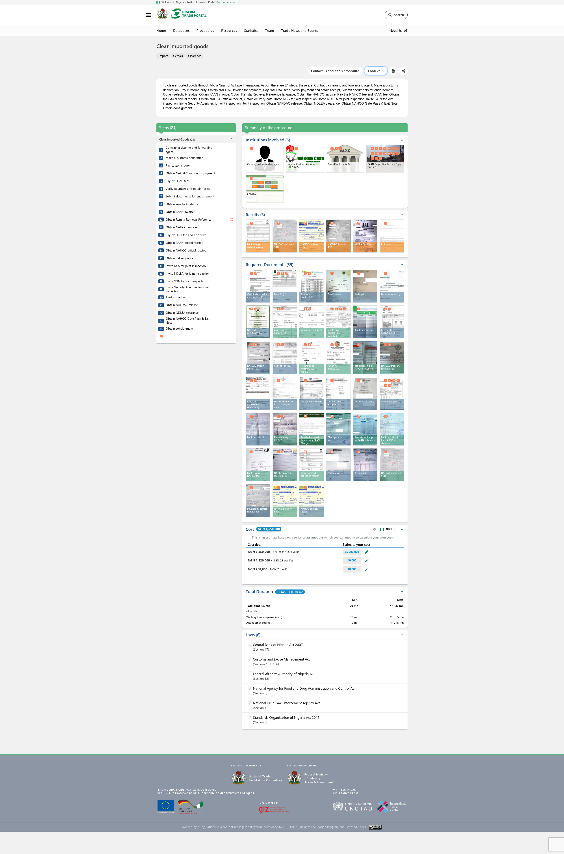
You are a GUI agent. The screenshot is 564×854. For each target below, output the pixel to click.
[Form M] (285, 286)
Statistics (251, 30)
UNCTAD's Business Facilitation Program (311, 827)
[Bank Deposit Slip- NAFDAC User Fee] (365, 357)
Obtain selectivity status (182, 204)
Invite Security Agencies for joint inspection (187, 289)
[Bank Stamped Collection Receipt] (311, 464)
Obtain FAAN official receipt (184, 243)
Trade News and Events (299, 30)
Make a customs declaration (184, 158)
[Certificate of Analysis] (392, 321)
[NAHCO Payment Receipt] (285, 464)
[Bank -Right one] (345, 159)
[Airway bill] (365, 464)
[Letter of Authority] (392, 286)
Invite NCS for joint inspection (186, 266)
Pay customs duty (178, 165)
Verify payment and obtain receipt (189, 189)
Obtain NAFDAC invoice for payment (190, 173)
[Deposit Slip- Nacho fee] (392, 429)
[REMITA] (265, 189)
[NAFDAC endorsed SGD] (392, 464)
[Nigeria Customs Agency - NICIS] (305, 159)
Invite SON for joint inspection (186, 281)
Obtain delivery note (179, 258)
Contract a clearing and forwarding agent (189, 150)
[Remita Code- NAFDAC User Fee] (311, 357)
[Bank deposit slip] (258, 429)
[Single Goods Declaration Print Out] (338, 321)
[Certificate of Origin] (311, 393)
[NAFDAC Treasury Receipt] (392, 357)
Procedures (205, 30)
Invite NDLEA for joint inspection (188, 274)
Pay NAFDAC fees (177, 181)
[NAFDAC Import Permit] (258, 357)
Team (269, 30)
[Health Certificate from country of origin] (285, 393)
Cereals (178, 56)
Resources (229, 30)
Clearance (194, 56)
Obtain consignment (179, 328)
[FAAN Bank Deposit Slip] (365, 429)
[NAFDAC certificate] (258, 321)
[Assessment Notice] (285, 321)
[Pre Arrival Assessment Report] (258, 393)
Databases (181, 30)
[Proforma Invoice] (311, 286)
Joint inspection (176, 297)
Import (163, 56)
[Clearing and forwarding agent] (265, 159)
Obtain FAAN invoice (180, 212)
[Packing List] (365, 286)
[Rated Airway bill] (285, 429)
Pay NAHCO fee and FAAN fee (186, 235)
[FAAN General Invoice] (338, 429)
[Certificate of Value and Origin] (258, 286)
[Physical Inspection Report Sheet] (258, 500)
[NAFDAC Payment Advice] (338, 357)
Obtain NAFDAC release (182, 305)
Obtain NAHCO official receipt (186, 250)
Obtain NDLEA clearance (182, 313)
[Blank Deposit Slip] (365, 321)
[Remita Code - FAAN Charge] (311, 429)
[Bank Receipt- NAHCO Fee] (258, 464)
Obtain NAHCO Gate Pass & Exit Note (188, 321)
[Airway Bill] (392, 393)
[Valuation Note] (311, 321)
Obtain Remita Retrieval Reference (188, 219)
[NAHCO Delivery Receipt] (311, 500)
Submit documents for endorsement (190, 196)
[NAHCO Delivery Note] (285, 500)
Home (161, 30)
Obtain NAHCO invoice (181, 227)
